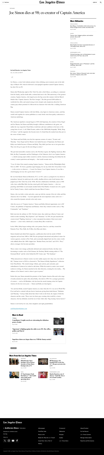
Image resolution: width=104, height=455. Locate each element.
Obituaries (12, 8)
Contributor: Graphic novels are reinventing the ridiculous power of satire (30, 321)
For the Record (84, 431)
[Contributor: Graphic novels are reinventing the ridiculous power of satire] (59, 321)
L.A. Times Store (63, 440)
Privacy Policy (28, 451)
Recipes (61, 434)
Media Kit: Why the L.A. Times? (46, 437)
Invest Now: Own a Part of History (45, 442)
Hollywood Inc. (53, 358)
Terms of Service (22, 451)
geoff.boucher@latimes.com (19, 308)
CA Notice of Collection (36, 451)
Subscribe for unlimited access (10, 431)
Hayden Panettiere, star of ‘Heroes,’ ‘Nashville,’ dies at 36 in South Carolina (57, 376)
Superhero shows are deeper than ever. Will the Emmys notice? (31, 339)
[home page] (52, 2)
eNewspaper (41, 428)
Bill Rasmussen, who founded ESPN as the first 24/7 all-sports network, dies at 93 (57, 363)
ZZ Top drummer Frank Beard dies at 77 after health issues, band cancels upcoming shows (28, 376)
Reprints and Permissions (87, 440)
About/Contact (84, 428)
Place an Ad (41, 434)
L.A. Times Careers (85, 434)
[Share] (12, 77)
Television (72, 71)
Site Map (5, 434)
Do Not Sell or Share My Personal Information (50, 451)
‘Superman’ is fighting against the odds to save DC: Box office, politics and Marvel (31, 330)
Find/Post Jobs (42, 431)
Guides (61, 437)
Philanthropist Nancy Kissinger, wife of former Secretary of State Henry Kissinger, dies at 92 (28, 363)
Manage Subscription (86, 437)
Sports (72, 33)
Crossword (62, 428)
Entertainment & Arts (75, 52)
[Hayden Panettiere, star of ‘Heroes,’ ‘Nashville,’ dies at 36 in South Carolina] (43, 375)
